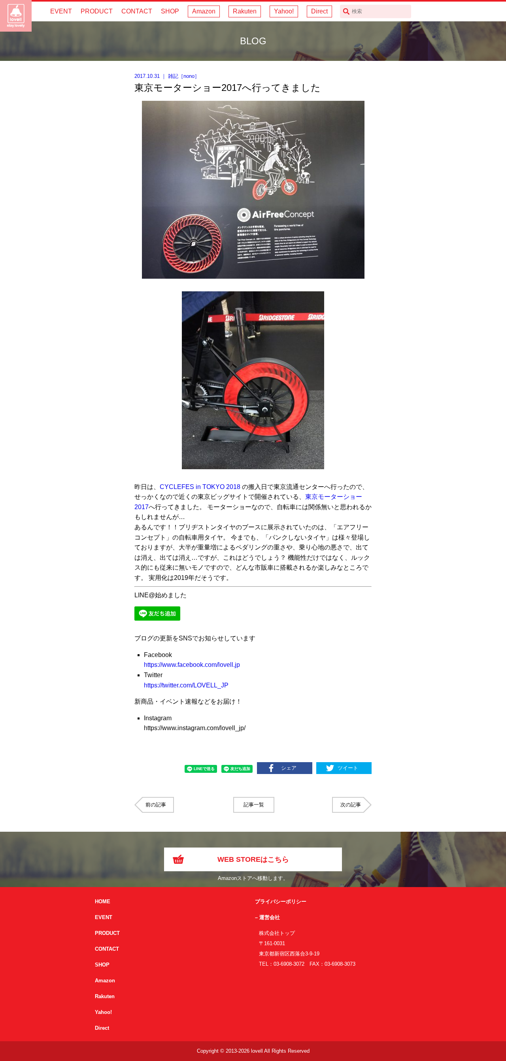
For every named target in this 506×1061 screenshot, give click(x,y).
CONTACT (136, 11)
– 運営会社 (267, 917)
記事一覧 (254, 805)
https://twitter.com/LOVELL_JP (186, 685)
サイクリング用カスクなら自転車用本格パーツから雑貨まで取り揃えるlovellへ (16, 16)
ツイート (348, 768)
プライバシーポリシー (280, 901)
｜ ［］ (167, 76)
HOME (102, 901)
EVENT (61, 11)
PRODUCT (97, 11)
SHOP (170, 11)
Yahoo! (284, 11)
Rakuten (245, 11)
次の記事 (350, 805)
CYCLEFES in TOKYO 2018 (200, 486)
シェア (288, 768)
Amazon (203, 11)
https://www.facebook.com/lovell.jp (192, 664)
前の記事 (155, 805)
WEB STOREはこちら (253, 859)
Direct (319, 11)
